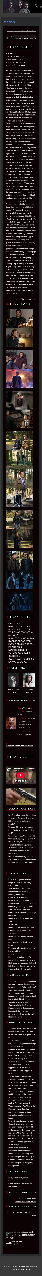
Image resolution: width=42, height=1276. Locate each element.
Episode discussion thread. (25, 1202)
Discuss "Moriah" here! (27, 1199)
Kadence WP (25, 1269)
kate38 (8, 1243)
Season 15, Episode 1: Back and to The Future (21, 31)
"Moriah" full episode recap (25, 299)
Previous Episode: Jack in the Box (19, 746)
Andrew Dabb (19, 65)
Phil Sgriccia (20, 62)
